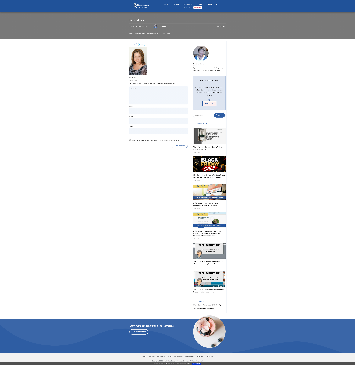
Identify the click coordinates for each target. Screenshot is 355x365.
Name (131, 106)
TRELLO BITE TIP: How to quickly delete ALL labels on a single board (208, 262)
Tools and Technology (199, 308)
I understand (196, 363)
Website (131, 126)
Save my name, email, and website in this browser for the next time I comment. (155, 140)
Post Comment (180, 146)
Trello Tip (218, 305)
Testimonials (210, 308)
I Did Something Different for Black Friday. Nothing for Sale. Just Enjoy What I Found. (209, 176)
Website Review (197, 305)
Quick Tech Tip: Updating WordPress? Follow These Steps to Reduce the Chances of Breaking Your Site (207, 233)
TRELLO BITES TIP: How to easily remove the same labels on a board (208, 290)
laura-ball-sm (137, 20)
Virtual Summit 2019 (209, 305)
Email (131, 116)
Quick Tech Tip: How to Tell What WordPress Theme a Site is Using (206, 204)
